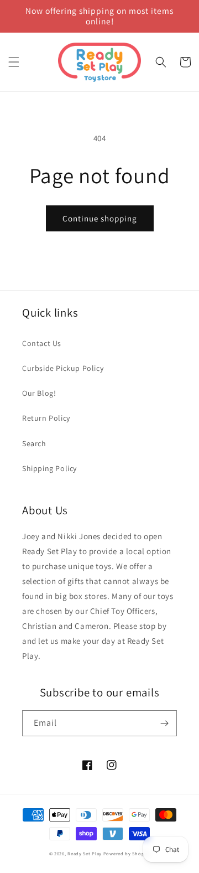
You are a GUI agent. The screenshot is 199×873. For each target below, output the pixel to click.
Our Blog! (39, 393)
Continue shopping (99, 218)
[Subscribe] (164, 723)
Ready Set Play (84, 853)
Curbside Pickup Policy (62, 368)
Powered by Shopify (126, 853)
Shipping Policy (49, 468)
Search (34, 443)
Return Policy (46, 418)
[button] (14, 62)
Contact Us (41, 343)
